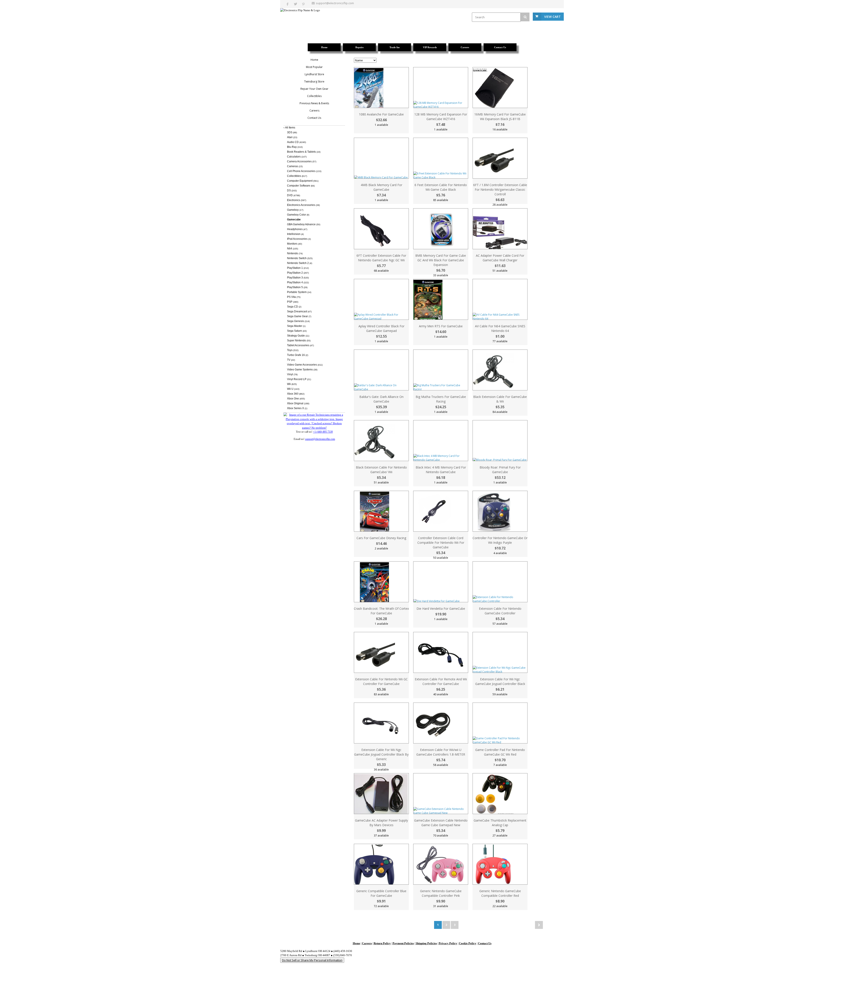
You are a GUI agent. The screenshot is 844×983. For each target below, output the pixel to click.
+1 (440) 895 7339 (323, 431)
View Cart (552, 17)
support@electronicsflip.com (335, 3)
